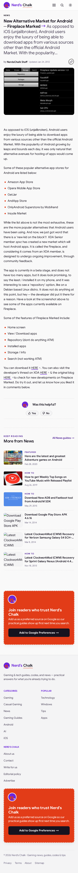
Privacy (8, 863)
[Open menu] (54, 5)
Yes (34, 413)
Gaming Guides (13, 717)
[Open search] (62, 5)
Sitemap (39, 863)
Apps (44, 717)
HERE (34, 368)
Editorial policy (12, 774)
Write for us (10, 767)
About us (9, 753)
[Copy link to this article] (71, 61)
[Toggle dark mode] (70, 5)
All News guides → (63, 438)
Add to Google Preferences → (39, 632)
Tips (43, 711)
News (7, 15)
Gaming (8, 697)
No (48, 413)
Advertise (9, 780)
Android (8, 724)
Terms (18, 863)
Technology (48, 697)
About (28, 863)
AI (5, 731)
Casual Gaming (13, 704)
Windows (46, 704)
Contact (8, 760)
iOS (6, 738)
